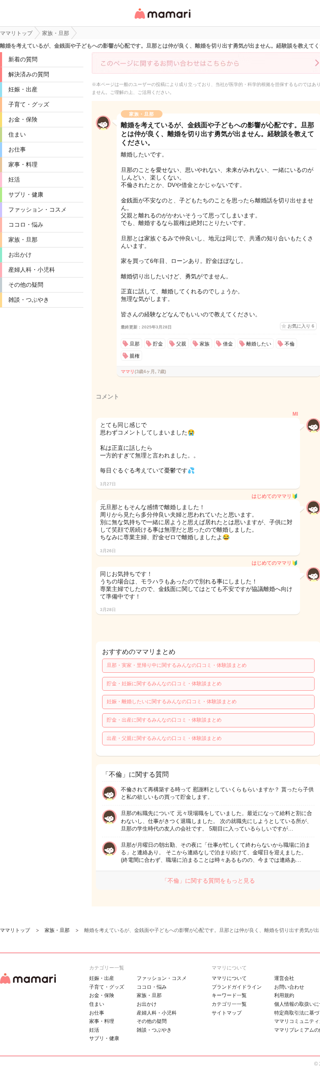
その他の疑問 (25, 284)
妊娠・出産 (23, 89)
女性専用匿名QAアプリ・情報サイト (162, 19)
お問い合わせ (289, 987)
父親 (181, 344)
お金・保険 (23, 119)
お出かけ (20, 254)
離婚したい (258, 344)
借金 (228, 344)
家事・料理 (23, 164)
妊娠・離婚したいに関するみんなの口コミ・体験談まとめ (172, 701)
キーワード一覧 (229, 995)
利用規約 (284, 995)
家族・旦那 (23, 239)
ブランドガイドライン (237, 987)
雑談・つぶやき (28, 299)
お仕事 (17, 149)
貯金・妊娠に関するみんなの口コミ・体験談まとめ (164, 684)
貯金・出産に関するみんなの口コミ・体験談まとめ (164, 720)
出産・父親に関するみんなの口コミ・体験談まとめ (164, 738)
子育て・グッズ (28, 104)
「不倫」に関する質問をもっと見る (208, 880)
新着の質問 (23, 59)
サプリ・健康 (25, 194)
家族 (205, 344)
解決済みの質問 (28, 74)
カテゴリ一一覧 (229, 1004)
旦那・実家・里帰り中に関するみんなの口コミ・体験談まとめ (177, 665)
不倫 (290, 344)
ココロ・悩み (25, 224)
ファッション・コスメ (37, 209)
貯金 (158, 344)
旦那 (135, 344)
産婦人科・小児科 (31, 269)
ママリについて (229, 978)
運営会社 (284, 978)
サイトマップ (227, 1013)
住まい (17, 134)
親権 (135, 356)
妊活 (14, 179)
